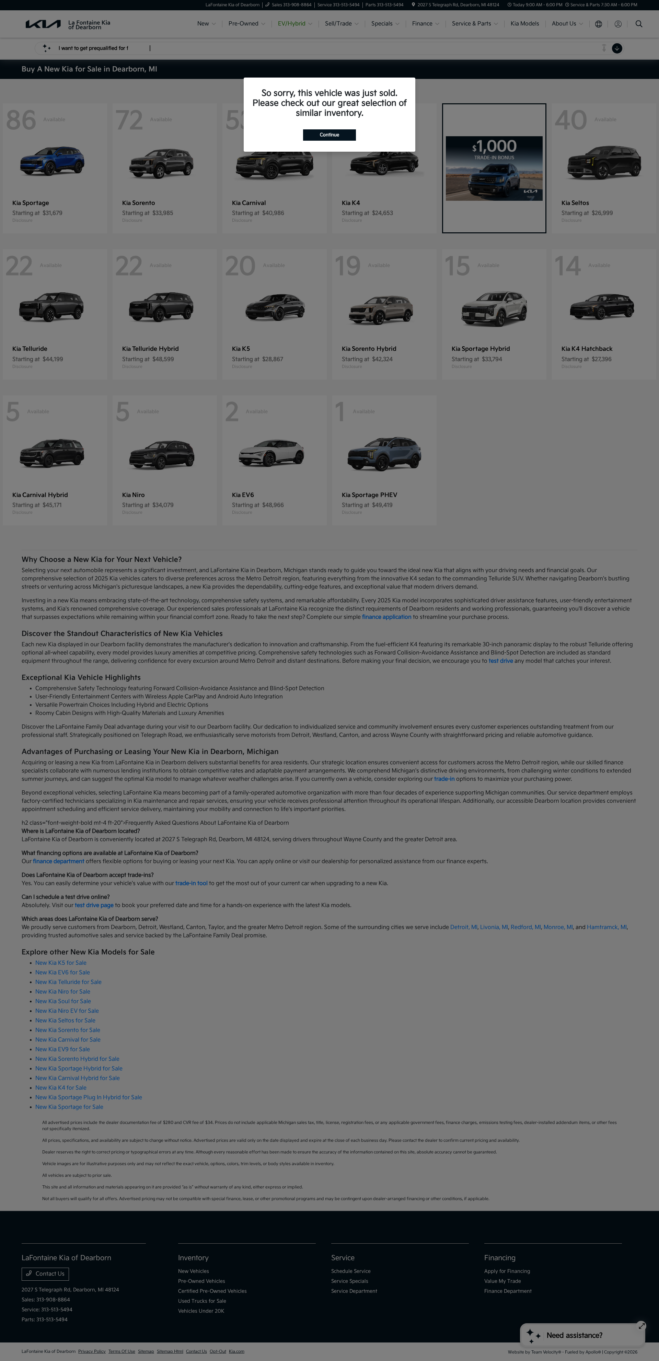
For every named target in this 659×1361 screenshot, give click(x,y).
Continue (329, 135)
